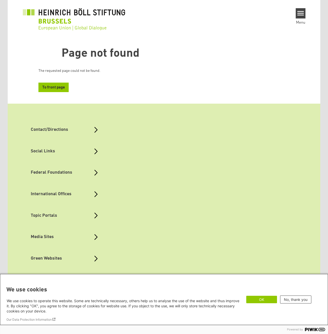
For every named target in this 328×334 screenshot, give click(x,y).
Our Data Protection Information (29, 319)
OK (261, 299)
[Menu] (301, 13)
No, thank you (296, 299)
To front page (53, 88)
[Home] (74, 16)
